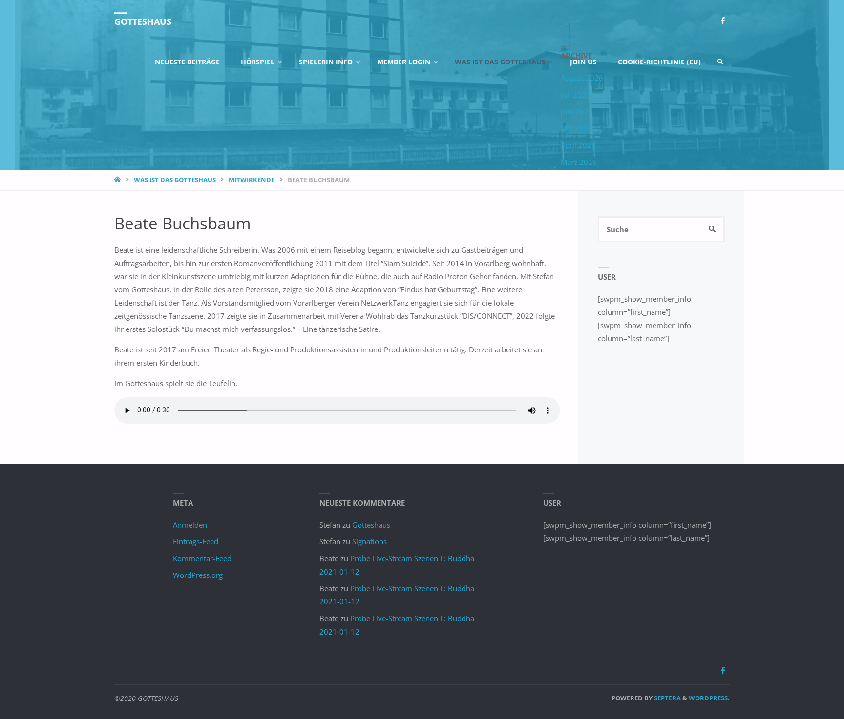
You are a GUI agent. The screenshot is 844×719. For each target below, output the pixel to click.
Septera (667, 698)
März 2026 (579, 162)
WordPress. (709, 698)
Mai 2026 (576, 128)
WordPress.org (198, 575)
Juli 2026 (576, 95)
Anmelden (190, 525)
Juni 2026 (577, 111)
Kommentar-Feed (202, 558)
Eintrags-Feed (195, 541)
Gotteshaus (371, 525)
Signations (369, 541)
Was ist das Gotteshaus (175, 179)
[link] (720, 62)
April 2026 (578, 145)
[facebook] (723, 20)
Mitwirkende (251, 179)
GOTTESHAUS (142, 21)
